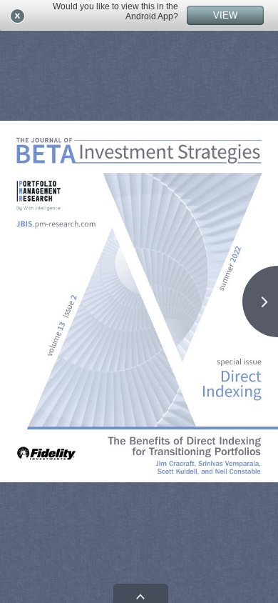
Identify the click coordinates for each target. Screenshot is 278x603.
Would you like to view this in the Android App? (115, 11)
